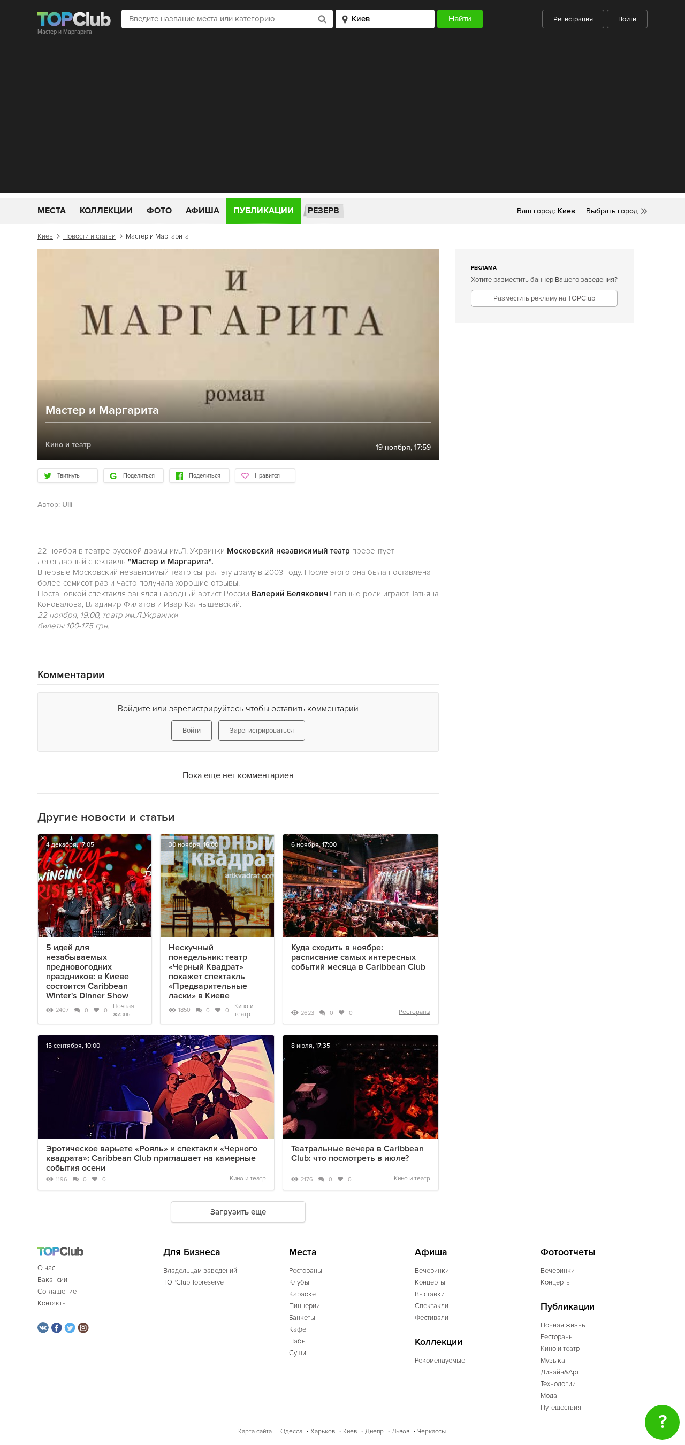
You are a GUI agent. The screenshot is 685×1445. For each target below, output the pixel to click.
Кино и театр (243, 1010)
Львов (400, 1431)
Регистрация (573, 19)
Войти (627, 19)
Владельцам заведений (200, 1270)
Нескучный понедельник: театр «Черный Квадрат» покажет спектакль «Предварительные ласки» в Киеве (208, 972)
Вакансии (52, 1279)
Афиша (202, 210)
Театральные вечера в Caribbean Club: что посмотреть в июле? (357, 1153)
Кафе (297, 1329)
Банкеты (302, 1317)
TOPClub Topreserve (193, 1282)
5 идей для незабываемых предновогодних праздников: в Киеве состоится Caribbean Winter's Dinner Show (87, 972)
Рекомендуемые (440, 1360)
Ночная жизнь (123, 1010)
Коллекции (106, 210)
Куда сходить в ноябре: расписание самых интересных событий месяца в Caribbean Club (358, 957)
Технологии (558, 1384)
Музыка (553, 1360)
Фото (159, 210)
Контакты (52, 1303)
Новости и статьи (89, 236)
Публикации (263, 210)
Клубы (299, 1282)
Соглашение (57, 1291)
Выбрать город (612, 211)
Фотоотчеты (568, 1252)
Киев (45, 236)
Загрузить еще (238, 1212)
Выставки (430, 1294)
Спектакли (431, 1306)
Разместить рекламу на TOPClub (544, 298)
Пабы (298, 1341)
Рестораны (414, 1012)
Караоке (302, 1294)
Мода (549, 1396)
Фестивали (431, 1317)
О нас (46, 1268)
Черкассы (431, 1431)
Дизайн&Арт (560, 1372)
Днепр (374, 1431)
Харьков (322, 1431)
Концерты (430, 1282)
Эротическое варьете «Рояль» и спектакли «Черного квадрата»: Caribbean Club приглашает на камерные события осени (151, 1158)
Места (51, 210)
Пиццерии (304, 1306)
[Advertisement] (342, 118)
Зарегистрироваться (262, 730)
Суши (297, 1353)
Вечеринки (432, 1270)
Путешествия (561, 1407)
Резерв (323, 210)
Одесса (291, 1431)
